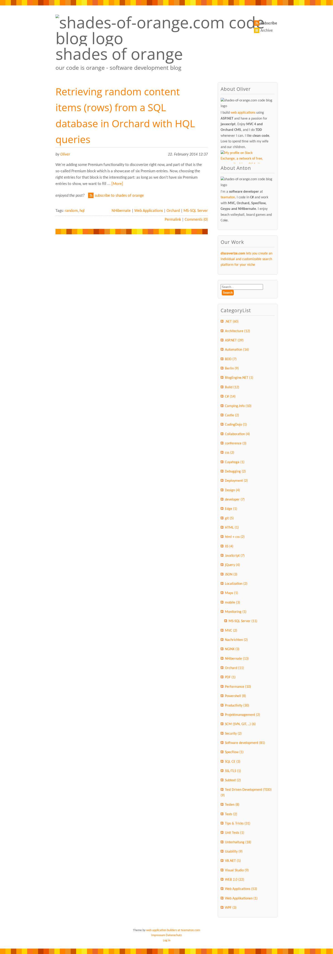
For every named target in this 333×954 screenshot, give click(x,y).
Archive (267, 31)
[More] (117, 184)
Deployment (236, 481)
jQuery (232, 565)
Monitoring (235, 612)
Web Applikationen (241, 898)
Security (233, 734)
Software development (245, 743)
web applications (243, 113)
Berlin (232, 368)
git (229, 518)
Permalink (173, 220)
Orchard (173, 211)
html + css (235, 537)
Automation (237, 350)
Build (232, 387)
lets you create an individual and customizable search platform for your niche (246, 259)
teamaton (228, 197)
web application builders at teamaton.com (173, 930)
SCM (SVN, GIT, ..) (240, 724)
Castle (232, 415)
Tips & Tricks (237, 823)
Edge (231, 509)
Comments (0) (196, 220)
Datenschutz (174, 935)
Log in (166, 940)
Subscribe (269, 23)
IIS (229, 546)
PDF (230, 677)
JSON (231, 574)
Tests (231, 814)
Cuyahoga (234, 462)
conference (235, 443)
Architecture (237, 331)
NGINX (232, 649)
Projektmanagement (242, 715)
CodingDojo (236, 425)
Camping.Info (238, 406)
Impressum (158, 935)
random (71, 211)
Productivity (237, 705)
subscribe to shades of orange (119, 196)
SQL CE (232, 762)
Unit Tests (234, 833)
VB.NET (233, 861)
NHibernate (121, 211)
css (229, 453)
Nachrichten (236, 640)
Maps (231, 593)
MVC (231, 631)
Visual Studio (237, 870)
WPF (230, 908)
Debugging (235, 471)
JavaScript (235, 556)
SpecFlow (234, 752)
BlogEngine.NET (239, 378)
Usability (234, 851)
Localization (236, 584)
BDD (230, 359)
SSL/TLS (233, 771)
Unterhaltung (238, 842)
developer (235, 499)
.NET (232, 322)
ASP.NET (234, 340)
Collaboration (237, 434)
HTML (232, 528)
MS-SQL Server (195, 211)
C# (230, 396)
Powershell (235, 696)
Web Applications (148, 211)
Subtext (233, 780)
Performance (238, 687)
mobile (232, 602)
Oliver (65, 154)
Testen (232, 805)
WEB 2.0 (234, 880)
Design (232, 490)
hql (82, 211)
